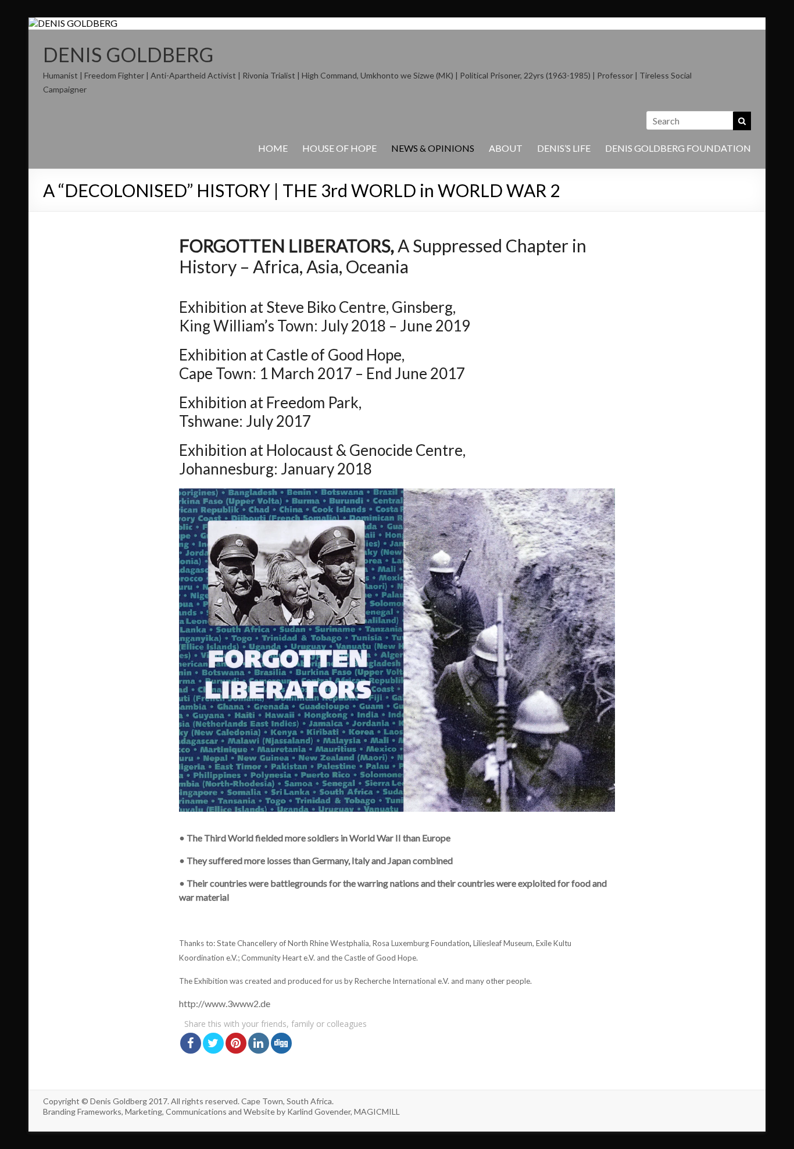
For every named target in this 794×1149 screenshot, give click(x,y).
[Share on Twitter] (213, 1043)
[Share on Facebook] (190, 1043)
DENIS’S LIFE (564, 148)
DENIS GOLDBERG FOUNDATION (678, 148)
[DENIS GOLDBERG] (72, 22)
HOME (273, 148)
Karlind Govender (318, 1111)
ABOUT (506, 148)
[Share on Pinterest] (236, 1043)
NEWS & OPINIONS (432, 148)
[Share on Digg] (281, 1043)
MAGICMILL (377, 1111)
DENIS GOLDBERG (128, 54)
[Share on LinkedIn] (258, 1043)
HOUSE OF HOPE (339, 148)
